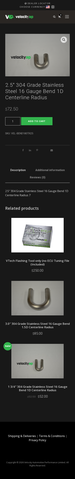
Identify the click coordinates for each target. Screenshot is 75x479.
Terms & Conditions (52, 436)
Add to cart (37, 121)
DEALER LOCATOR (39, 3)
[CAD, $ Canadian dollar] (53, 6)
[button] (64, 40)
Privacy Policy (37, 440)
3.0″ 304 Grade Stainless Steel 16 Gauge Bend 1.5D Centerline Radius (37, 325)
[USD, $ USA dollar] (48, 6)
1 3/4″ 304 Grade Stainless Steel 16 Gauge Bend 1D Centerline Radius (37, 388)
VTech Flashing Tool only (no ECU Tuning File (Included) (37, 262)
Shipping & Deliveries (22, 436)
